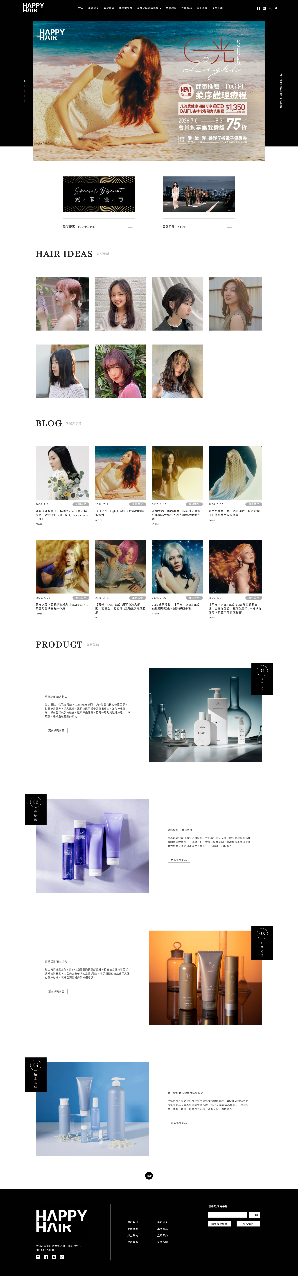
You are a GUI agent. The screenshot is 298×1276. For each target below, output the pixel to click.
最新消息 (162, 1222)
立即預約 (162, 1235)
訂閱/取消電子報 (218, 1206)
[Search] (270, 8)
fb (258, 8)
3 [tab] (24, 91)
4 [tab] (24, 96)
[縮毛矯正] (62, 371)
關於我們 (132, 1222)
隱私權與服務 (219, 1224)
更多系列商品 (56, 730)
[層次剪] (120, 371)
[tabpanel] (149, 91)
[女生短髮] (177, 303)
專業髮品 (162, 1229)
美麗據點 (132, 1229)
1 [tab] (24, 81)
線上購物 (132, 1235)
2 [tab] (24, 86)
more (39, 524)
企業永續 (162, 1242)
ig (264, 8)
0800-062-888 (45, 1250)
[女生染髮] (62, 303)
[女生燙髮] (235, 303)
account (276, 8)
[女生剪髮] (120, 303)
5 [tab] (24, 101)
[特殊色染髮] (177, 371)
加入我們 (248, 1224)
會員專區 (132, 1242)
